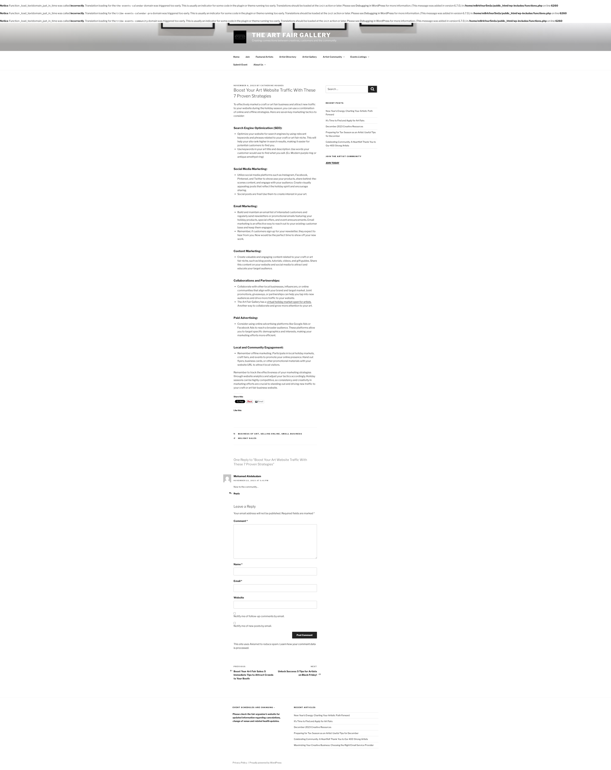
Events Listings (358, 56)
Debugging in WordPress (370, 5)
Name (238, 564)
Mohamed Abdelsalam (247, 476)
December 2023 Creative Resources (344, 126)
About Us (258, 64)
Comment (241, 521)
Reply (237, 493)
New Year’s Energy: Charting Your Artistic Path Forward (322, 715)
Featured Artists (264, 56)
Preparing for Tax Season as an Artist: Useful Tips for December (326, 733)
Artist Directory (287, 56)
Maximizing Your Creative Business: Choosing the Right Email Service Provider (334, 745)
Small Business (291, 434)
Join (248, 56)
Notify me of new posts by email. (253, 625)
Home (236, 56)
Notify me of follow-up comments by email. (259, 616)
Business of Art (248, 434)
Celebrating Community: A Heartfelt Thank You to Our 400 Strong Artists (331, 739)
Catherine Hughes (272, 85)
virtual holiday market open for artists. (289, 301)
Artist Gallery (309, 56)
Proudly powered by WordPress (265, 762)
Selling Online (270, 434)
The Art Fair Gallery (291, 35)
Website (239, 597)
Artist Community (332, 56)
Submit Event (240, 64)
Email (238, 581)
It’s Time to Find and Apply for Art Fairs (345, 120)
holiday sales (247, 438)
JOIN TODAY (332, 162)
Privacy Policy (240, 762)
